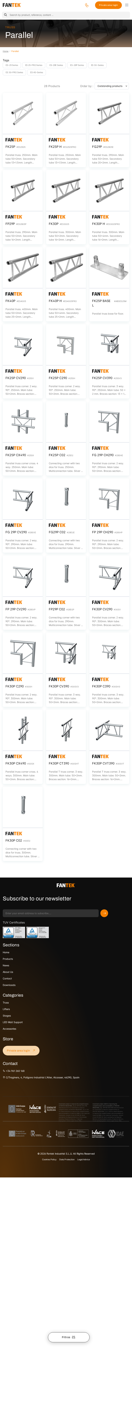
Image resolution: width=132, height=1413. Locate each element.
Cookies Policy (49, 1159)
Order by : (86, 86)
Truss (10, 27)
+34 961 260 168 (15, 1070)
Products (8, 958)
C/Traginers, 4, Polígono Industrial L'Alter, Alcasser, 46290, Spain (42, 1077)
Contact (7, 978)
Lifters (6, 1009)
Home (5, 51)
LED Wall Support (13, 1022)
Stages (7, 1015)
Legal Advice (83, 1159)
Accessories (9, 1028)
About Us (8, 971)
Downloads (9, 985)
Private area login (108, 5)
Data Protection (67, 1159)
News (6, 965)
